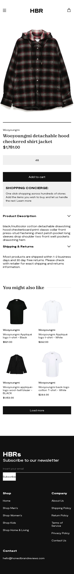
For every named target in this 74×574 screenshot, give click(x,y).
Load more (37, 410)
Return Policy (60, 515)
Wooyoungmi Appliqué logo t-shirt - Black (17, 336)
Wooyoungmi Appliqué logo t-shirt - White (53, 336)
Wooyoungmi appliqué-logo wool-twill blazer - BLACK (18, 390)
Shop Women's (12, 515)
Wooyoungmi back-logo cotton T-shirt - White (53, 388)
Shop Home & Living (16, 530)
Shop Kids (9, 522)
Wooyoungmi (11, 129)
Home (6, 500)
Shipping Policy (61, 507)
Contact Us (59, 540)
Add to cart (37, 176)
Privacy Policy (61, 533)
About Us (58, 500)
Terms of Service (57, 524)
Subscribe (9, 476)
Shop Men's (10, 507)
